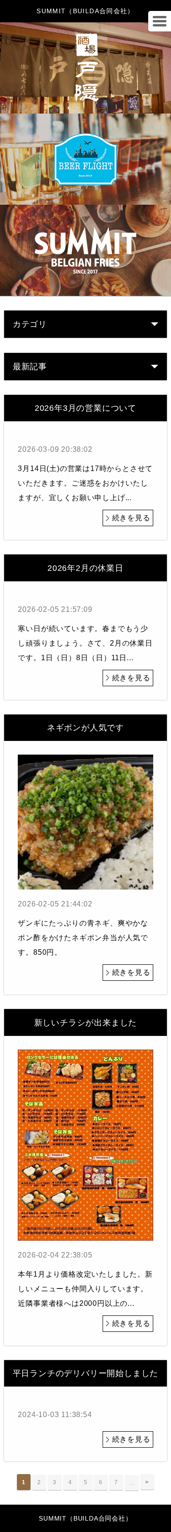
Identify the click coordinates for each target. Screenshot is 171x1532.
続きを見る (131, 518)
